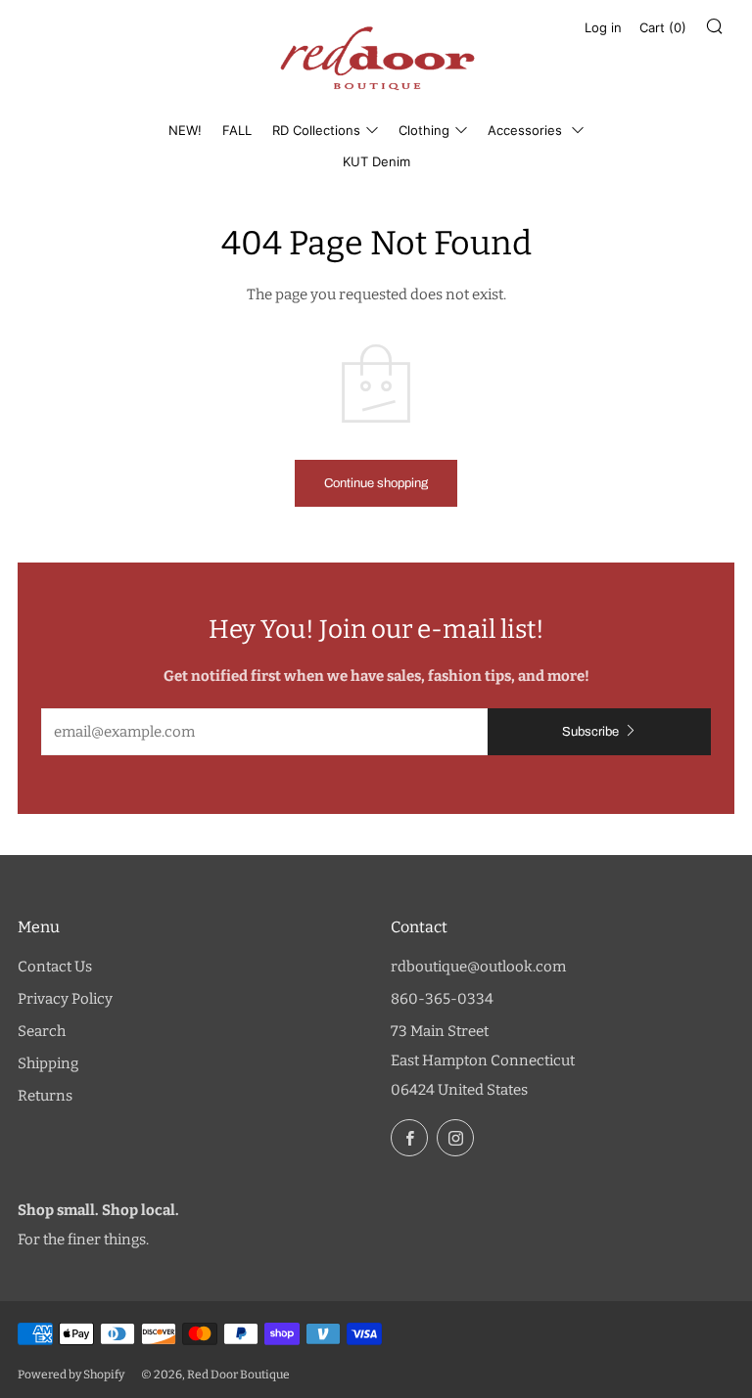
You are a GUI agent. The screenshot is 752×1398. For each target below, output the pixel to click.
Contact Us (55, 966)
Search (42, 1031)
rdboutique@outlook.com (478, 966)
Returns (45, 1096)
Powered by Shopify (71, 1374)
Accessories (527, 130)
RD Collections (316, 130)
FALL (237, 130)
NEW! (185, 130)
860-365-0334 (442, 999)
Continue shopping (376, 483)
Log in (603, 27)
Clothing (424, 130)
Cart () (662, 27)
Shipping (48, 1063)
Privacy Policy (65, 999)
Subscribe (590, 732)
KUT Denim (376, 161)
